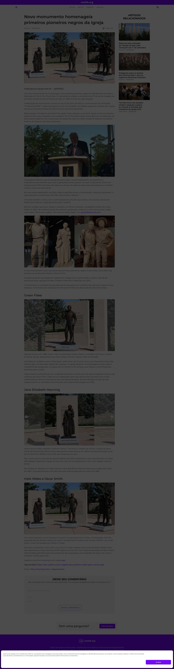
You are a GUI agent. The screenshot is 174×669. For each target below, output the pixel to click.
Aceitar (158, 662)
